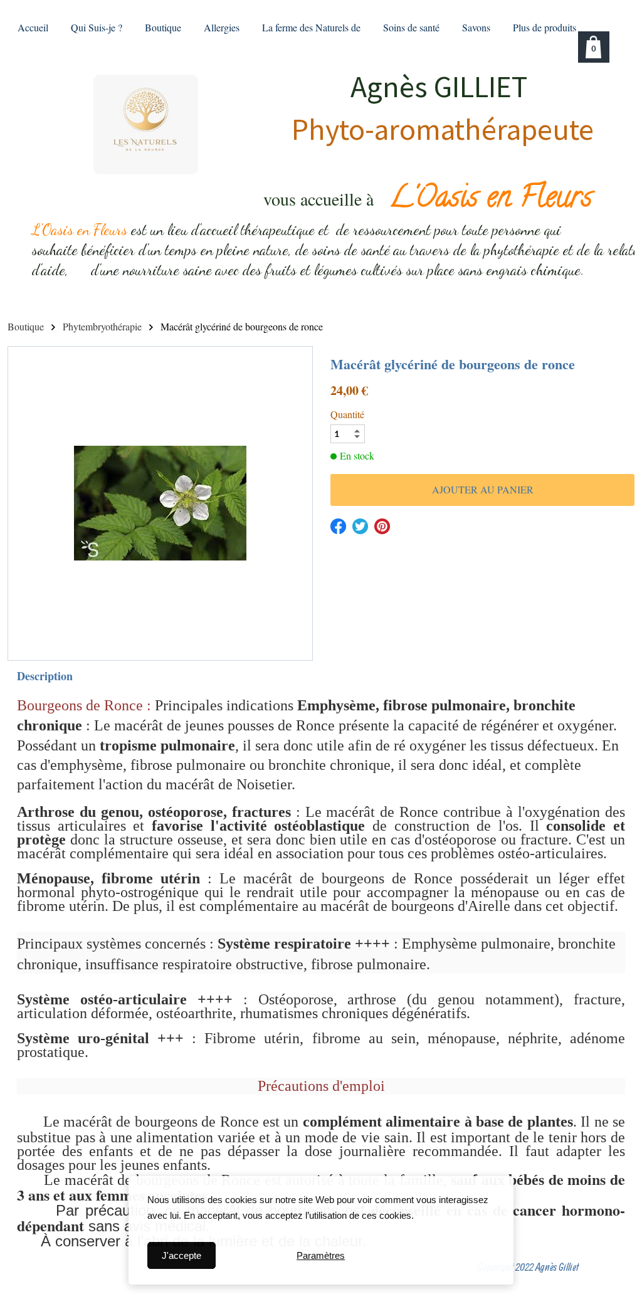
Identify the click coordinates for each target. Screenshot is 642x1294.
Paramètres (321, 1255)
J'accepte (181, 1255)
